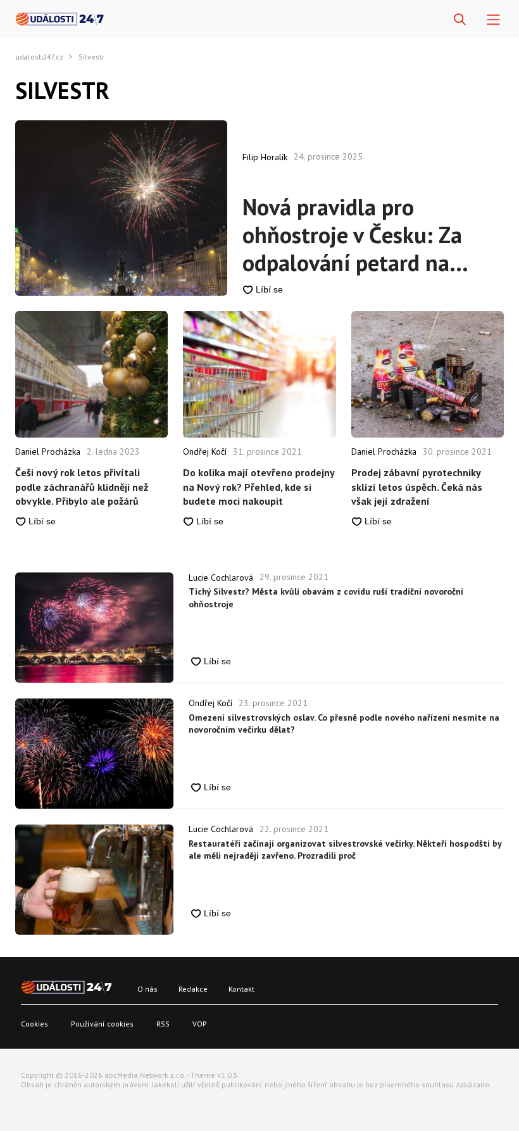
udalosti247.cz (39, 57)
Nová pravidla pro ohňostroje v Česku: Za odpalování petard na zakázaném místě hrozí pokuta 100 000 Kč (354, 235)
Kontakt (241, 989)
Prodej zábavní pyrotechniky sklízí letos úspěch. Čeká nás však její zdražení (416, 486)
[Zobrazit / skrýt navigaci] (493, 20)
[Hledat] (459, 20)
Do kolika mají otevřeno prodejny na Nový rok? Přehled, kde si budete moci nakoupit (258, 486)
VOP (199, 1023)
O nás (147, 989)
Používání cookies (102, 1023)
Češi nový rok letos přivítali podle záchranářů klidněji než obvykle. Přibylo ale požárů (81, 486)
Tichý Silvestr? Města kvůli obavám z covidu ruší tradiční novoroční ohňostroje (326, 598)
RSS (163, 1023)
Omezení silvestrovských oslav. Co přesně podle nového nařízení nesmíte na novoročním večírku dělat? (344, 724)
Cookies (34, 1023)
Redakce (193, 989)
